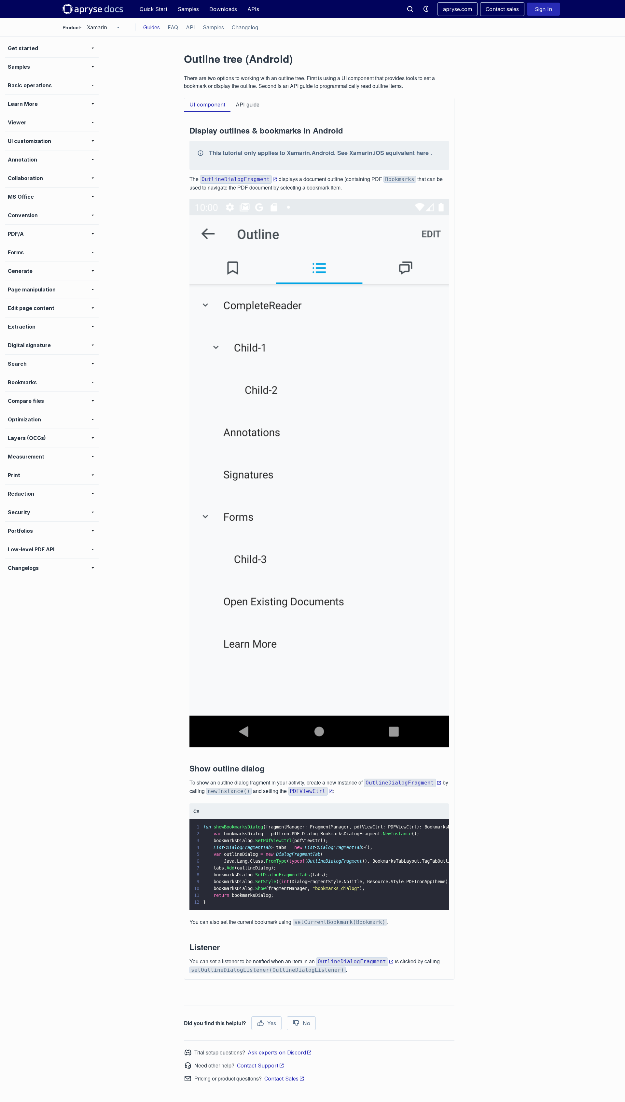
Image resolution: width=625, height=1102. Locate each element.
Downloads (223, 9)
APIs (253, 9)
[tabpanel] (319, 545)
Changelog (245, 27)
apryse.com (457, 9)
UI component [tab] (207, 104)
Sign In (543, 9)
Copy (434, 899)
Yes (271, 1023)
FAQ (173, 27)
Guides (151, 27)
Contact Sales (281, 1078)
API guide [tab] (247, 104)
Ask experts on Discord (277, 1052)
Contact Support (257, 1065)
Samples (188, 9)
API (190, 27)
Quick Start (153, 9)
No (306, 1023)
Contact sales (502, 9)
